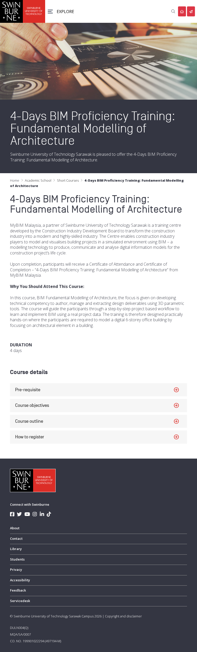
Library (16, 548)
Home (14, 180)
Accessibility (20, 580)
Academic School (38, 180)
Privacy (16, 569)
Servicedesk (20, 600)
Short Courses (68, 180)
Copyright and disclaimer (123, 616)
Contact (16, 538)
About (14, 528)
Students (17, 559)
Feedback (18, 590)
